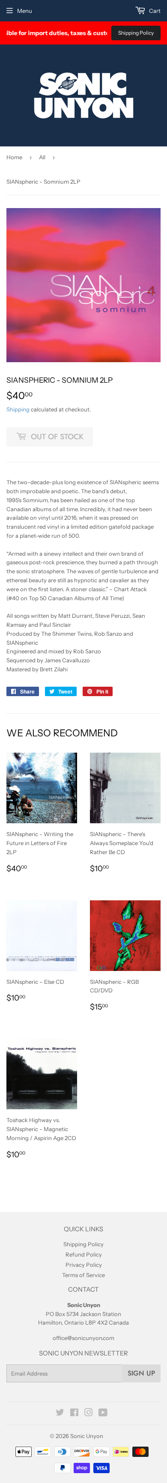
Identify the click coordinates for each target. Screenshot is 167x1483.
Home (14, 157)
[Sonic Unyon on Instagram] (88, 1413)
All (42, 157)
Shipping (18, 409)
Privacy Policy (84, 1264)
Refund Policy (84, 1254)
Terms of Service (83, 1275)
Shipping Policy (136, 33)
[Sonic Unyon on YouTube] (102, 1413)
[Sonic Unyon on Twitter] (60, 1413)
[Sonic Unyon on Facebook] (74, 1413)
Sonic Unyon (86, 1435)
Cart (154, 10)
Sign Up (141, 1373)
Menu (24, 10)
